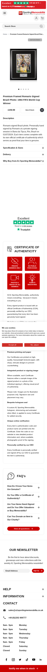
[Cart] (42, 18)
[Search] (41, 26)
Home (5, 34)
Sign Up (36, 571)
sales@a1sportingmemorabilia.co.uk (25, 610)
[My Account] (36, 18)
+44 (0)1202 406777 (17, 618)
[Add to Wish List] (42, 110)
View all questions (22, 529)
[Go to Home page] (32, 13)
